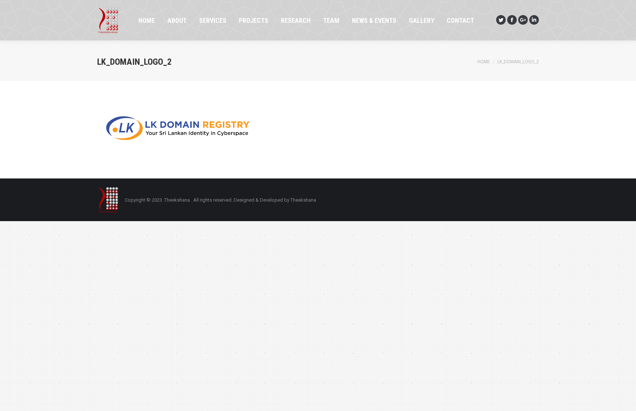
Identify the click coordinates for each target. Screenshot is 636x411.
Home (483, 61)
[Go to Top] (624, 399)
